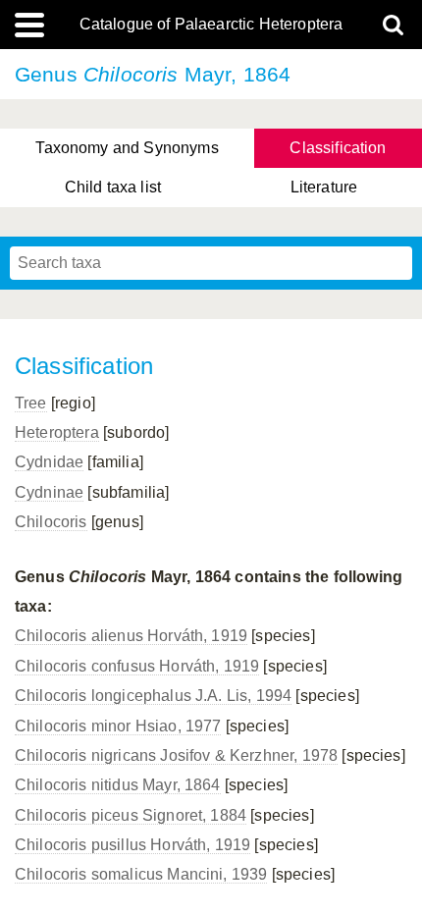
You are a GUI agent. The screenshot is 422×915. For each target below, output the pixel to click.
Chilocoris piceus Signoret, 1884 (130, 815)
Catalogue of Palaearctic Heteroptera (211, 24)
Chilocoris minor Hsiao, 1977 (118, 726)
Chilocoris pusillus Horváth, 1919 (132, 844)
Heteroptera (57, 432)
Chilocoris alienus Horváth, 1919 (131, 635)
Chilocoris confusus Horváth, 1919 (137, 666)
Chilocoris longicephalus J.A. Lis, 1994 (153, 695)
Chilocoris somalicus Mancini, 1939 (141, 874)
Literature (324, 187)
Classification (338, 147)
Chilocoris (51, 521)
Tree (31, 403)
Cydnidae (49, 462)
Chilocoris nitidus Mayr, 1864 (118, 785)
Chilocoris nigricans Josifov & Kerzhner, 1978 (176, 755)
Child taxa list (113, 187)
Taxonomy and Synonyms (126, 147)
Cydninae (49, 492)
